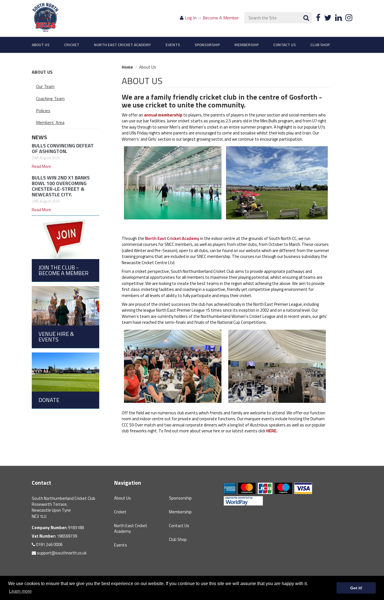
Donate (49, 399)
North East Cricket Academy (122, 45)
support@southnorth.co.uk (61, 553)
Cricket (71, 45)
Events (173, 45)
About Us (40, 45)
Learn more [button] (20, 591)
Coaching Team (50, 98)
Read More (41, 166)
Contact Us (284, 45)
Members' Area (50, 122)
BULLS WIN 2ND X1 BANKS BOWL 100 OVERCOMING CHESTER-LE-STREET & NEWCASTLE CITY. (61, 186)
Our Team (45, 86)
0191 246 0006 (48, 544)
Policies (43, 110)
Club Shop (320, 45)
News (39, 137)
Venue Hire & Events (56, 336)
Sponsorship (207, 45)
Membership (246, 45)
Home (127, 67)
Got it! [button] (356, 588)
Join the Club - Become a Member (64, 270)
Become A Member (221, 17)
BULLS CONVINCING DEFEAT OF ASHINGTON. (63, 148)
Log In (190, 17)
